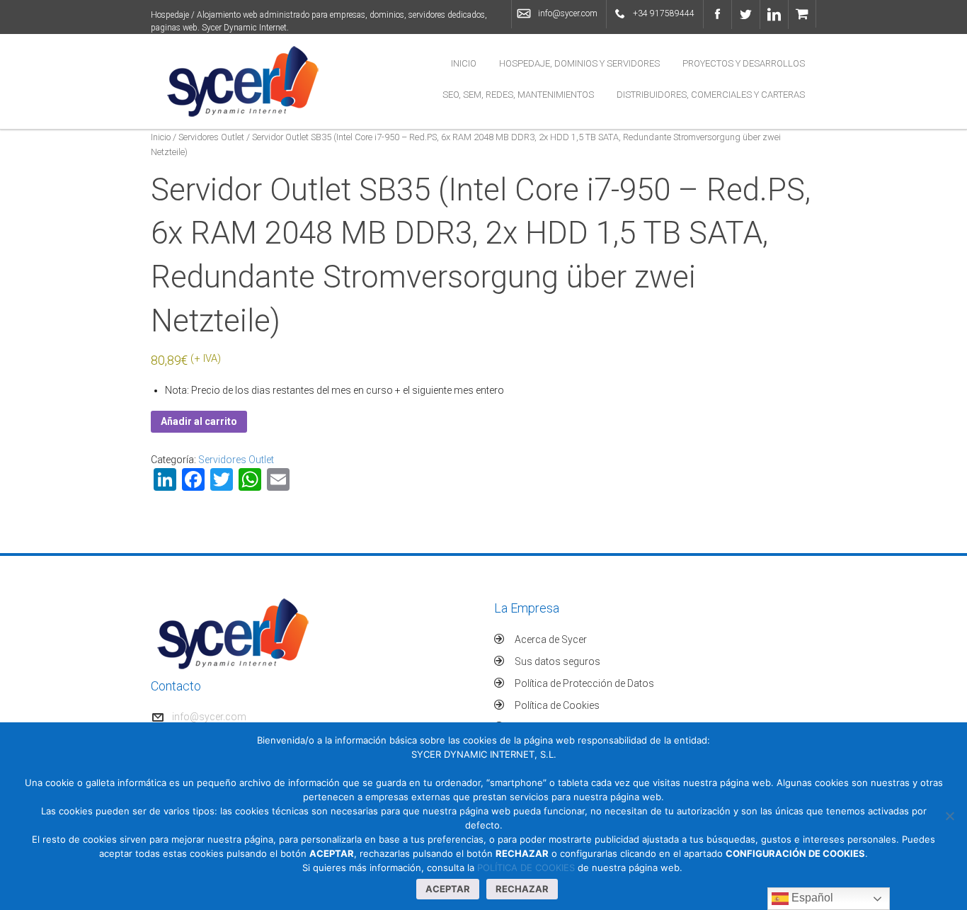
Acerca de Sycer (551, 639)
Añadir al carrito (199, 421)
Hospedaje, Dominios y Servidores (579, 63)
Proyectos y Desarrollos (743, 63)
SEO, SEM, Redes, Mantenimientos (518, 94)
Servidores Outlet (211, 137)
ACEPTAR (447, 888)
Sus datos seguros (557, 661)
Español (811, 898)
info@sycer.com (567, 13)
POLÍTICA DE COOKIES (526, 867)
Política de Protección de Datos (584, 683)
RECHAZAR (522, 888)
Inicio (463, 63)
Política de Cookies (557, 705)
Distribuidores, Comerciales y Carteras (711, 94)
